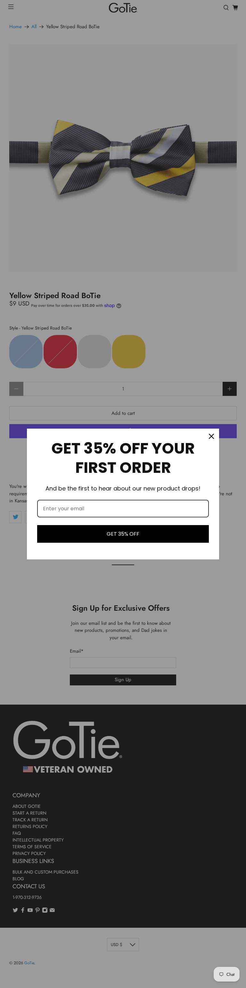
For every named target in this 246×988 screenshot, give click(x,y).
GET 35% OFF (123, 534)
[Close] (211, 436)
